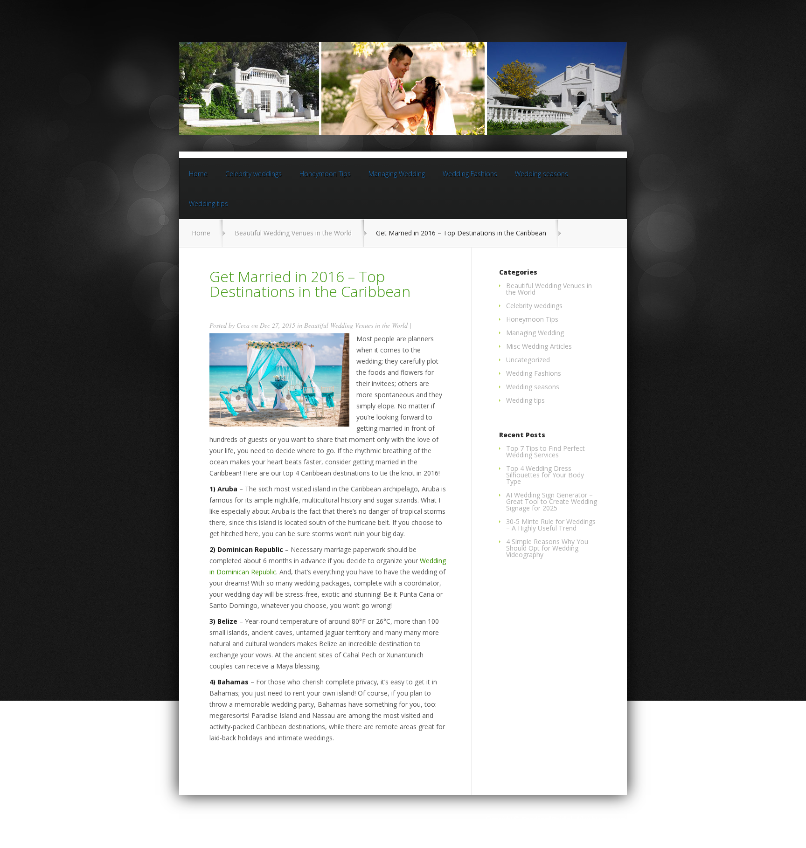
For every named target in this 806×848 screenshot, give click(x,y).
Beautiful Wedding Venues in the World (293, 232)
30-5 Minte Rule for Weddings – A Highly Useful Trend (551, 524)
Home (198, 173)
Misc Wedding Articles (539, 346)
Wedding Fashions (470, 173)
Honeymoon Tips (325, 173)
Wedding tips (208, 203)
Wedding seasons (541, 173)
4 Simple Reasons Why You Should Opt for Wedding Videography (547, 548)
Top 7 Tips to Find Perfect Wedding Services (545, 451)
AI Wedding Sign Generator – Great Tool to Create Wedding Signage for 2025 (551, 501)
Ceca (243, 325)
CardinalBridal (547, 818)
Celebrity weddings (253, 173)
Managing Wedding (396, 173)
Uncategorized (528, 359)
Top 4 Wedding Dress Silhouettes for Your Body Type (545, 475)
